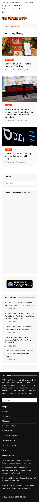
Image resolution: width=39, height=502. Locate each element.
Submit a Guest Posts (9, 9)
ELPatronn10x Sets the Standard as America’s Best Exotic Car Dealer (17, 328)
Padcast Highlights (9, 426)
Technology (9, 59)
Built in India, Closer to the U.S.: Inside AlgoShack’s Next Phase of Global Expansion (18, 353)
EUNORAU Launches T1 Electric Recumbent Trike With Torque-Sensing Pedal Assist (18, 340)
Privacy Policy (28, 2)
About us (5, 2)
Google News (7, 6)
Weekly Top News (9, 445)
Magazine (6, 421)
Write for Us (23, 9)
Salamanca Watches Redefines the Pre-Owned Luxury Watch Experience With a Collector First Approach (19, 316)
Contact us (16, 6)
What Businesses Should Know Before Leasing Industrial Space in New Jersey (19, 304)
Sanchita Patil (11, 70)
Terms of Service (15, 2)
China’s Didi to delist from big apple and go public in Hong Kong (18, 156)
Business (8, 105)
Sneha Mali (10, 120)
